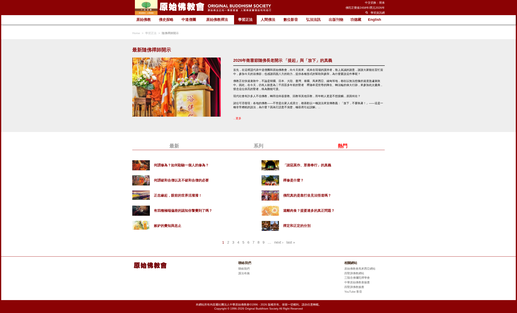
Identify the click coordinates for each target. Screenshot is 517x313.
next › (278, 242)
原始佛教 (143, 20)
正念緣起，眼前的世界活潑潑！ (178, 195)
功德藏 (355, 20)
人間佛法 (268, 20)
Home (136, 33)
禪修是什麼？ (293, 180)
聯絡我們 (244, 268)
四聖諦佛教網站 (354, 273)
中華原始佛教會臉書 (357, 282)
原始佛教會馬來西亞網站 (359, 268)
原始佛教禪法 (217, 20)
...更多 (237, 118)
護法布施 (244, 273)
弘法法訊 (313, 20)
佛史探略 (166, 20)
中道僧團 (189, 20)
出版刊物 (336, 20)
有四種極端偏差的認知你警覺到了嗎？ (183, 211)
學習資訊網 (378, 12)
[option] (258, 94)
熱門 (343, 146)
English (374, 20)
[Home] (203, 7)
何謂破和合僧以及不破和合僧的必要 (181, 180)
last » (290, 242)
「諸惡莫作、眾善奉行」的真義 (307, 165)
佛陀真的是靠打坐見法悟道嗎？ (307, 195)
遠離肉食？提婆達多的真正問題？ (309, 211)
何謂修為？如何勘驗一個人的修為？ (181, 165)
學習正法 (245, 20)
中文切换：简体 (375, 2)
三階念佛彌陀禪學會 (357, 277)
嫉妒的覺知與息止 (167, 226)
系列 (258, 146)
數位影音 (291, 20)
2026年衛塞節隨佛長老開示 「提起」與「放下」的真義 (282, 60)
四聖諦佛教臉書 (354, 287)
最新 (174, 146)
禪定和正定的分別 (297, 226)
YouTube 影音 (353, 291)
